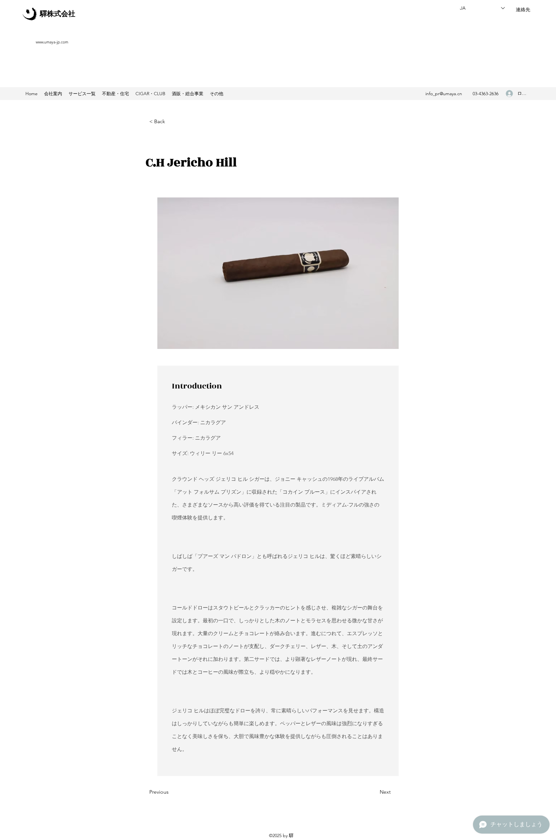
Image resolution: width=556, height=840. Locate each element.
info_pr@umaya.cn (443, 93)
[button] (115, 93)
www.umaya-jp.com (52, 42)
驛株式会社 (57, 14)
